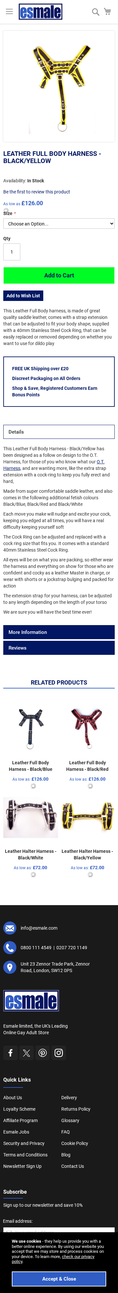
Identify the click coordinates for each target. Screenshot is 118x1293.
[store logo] (40, 12)
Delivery (69, 1097)
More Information (28, 632)
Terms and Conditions (25, 1154)
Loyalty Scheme (19, 1109)
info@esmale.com (39, 928)
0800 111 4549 (36, 947)
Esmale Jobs (16, 1132)
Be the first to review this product (36, 191)
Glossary (70, 1120)
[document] (59, 1262)
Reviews (18, 648)
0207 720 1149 (71, 947)
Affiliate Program (20, 1120)
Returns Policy (75, 1109)
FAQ (65, 1132)
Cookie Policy (74, 1143)
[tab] (59, 432)
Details (16, 432)
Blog (65, 1154)
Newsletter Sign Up (22, 1166)
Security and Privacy (24, 1143)
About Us (12, 1097)
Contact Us (72, 1166)
